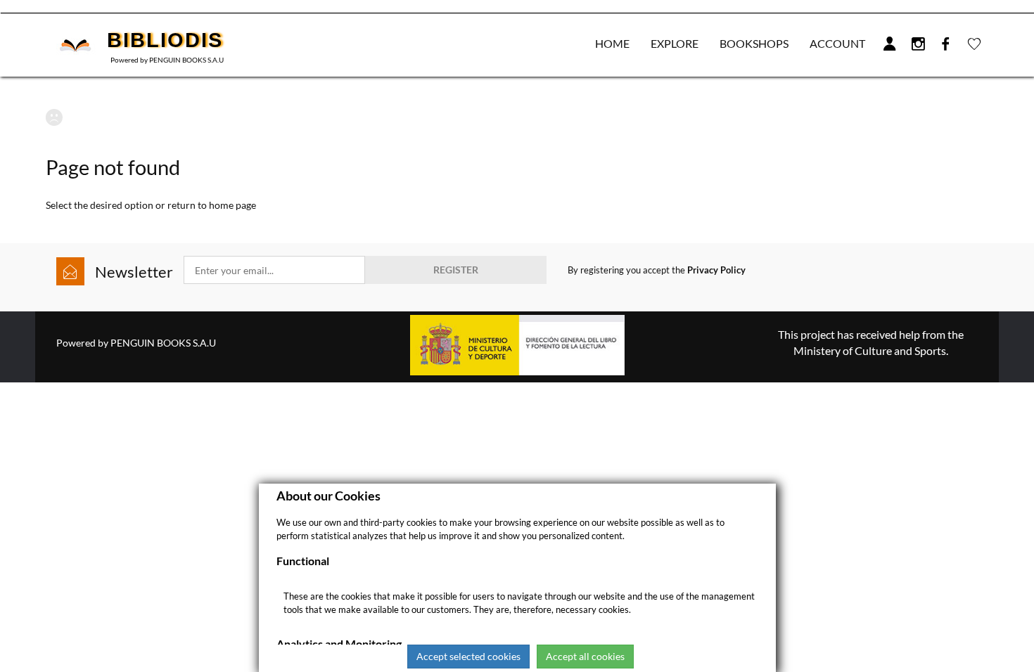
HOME (612, 43)
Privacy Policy (716, 270)
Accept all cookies (585, 656)
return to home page (211, 205)
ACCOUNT (837, 43)
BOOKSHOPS (754, 43)
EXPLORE (674, 43)
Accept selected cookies (468, 656)
